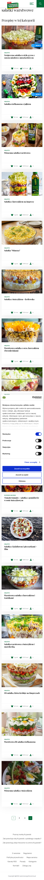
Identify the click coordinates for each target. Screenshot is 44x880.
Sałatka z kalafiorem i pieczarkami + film (20, 547)
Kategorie (32, 862)
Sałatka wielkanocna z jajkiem (17, 104)
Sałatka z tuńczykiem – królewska (19, 299)
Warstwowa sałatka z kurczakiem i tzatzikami (19, 596)
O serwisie (16, 853)
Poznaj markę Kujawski (22, 835)
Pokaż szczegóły (31, 462)
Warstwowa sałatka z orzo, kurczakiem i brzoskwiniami (21, 349)
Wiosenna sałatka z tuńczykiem (18, 790)
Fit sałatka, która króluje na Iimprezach (22, 693)
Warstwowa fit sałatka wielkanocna (19, 742)
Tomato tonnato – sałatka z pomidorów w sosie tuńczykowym (21, 499)
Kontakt (16, 866)
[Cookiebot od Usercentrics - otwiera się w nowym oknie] (32, 397)
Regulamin (27, 853)
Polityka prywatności (15, 857)
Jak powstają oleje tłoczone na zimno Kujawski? (22, 843)
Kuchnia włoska (10, 495)
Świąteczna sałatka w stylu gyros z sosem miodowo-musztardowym (19, 56)
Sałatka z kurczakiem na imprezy (19, 201)
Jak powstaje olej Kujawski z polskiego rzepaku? (22, 839)
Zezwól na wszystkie (22, 468)
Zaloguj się (26, 866)
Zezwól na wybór (22, 475)
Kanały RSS (12, 862)
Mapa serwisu (32, 857)
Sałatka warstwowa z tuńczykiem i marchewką (19, 645)
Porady (23, 862)
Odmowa (22, 481)
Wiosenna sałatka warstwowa (17, 153)
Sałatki (7, 52)
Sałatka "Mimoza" (12, 250)
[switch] (38, 440)
